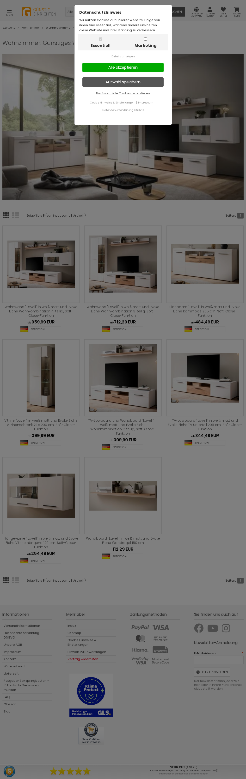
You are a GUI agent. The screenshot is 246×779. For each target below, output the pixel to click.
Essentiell (101, 45)
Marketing (146, 45)
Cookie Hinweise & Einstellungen (112, 102)
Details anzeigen (123, 56)
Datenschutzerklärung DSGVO (123, 110)
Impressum (145, 102)
